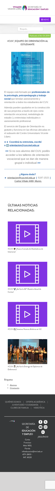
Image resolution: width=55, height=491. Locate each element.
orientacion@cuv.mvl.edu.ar (24, 145)
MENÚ (46, 19)
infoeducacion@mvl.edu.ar (32, 451)
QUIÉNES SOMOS (13, 401)
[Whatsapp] (43, 432)
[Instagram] (45, 427)
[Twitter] (45, 422)
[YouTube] (40, 427)
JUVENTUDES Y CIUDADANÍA (25, 404)
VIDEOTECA (39, 407)
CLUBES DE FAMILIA (20, 407)
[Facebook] (40, 422)
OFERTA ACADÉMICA (35, 401)
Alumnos (13, 385)
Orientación (14, 388)
